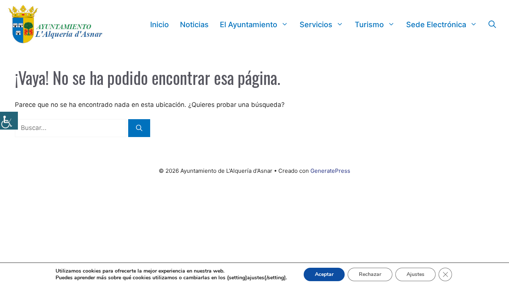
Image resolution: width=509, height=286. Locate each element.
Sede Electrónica (436, 24)
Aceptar (324, 274)
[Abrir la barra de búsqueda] (492, 24)
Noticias (194, 24)
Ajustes (415, 274)
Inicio (159, 24)
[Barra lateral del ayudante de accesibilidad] (9, 121)
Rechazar (370, 274)
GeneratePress (330, 170)
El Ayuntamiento (248, 24)
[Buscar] (139, 128)
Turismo (369, 24)
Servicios (316, 24)
